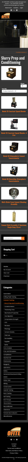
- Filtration (7, 326)
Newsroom (8, 8)
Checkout (6, 276)
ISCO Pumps (7, 400)
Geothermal (7, 358)
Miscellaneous (8, 416)
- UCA (5, 322)
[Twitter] (14, 10)
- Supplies (7, 341)
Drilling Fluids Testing (10, 297)
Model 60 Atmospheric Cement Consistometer (14, 157)
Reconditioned (8, 406)
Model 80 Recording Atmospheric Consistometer (14, 180)
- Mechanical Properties (11, 313)
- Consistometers (9, 306)
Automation (7, 294)
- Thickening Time (9, 310)
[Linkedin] (16, 10)
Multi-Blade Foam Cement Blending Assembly (14, 203)
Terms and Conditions (14, 448)
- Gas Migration (8, 316)
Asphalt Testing (8, 390)
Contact (14, 444)
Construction (8, 387)
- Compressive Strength (11, 319)
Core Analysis (8, 348)
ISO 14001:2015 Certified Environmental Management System (14, 4)
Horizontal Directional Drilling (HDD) (12, 375)
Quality (14, 446)
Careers (15, 8)
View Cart (6, 273)
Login (21, 8)
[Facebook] (11, 10)
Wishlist (6, 266)
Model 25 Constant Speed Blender (14, 111)
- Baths (6, 345)
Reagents (6, 364)
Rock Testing (7, 393)
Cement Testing (9, 300)
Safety (5, 371)
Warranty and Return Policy (14, 451)
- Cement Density (9, 332)
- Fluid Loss (7, 335)
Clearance (7, 410)
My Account (7, 270)
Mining (5, 383)
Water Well (7, 380)
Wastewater (7, 361)
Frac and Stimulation (10, 351)
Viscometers (7, 403)
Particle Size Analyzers (10, 413)
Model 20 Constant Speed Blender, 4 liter (14, 134)
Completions (7, 354)
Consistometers (21, 52)
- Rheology (7, 329)
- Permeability (8, 338)
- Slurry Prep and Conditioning (14, 303)
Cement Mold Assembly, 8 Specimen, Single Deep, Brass (14, 226)
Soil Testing (7, 396)
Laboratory (7, 368)
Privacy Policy (14, 453)
